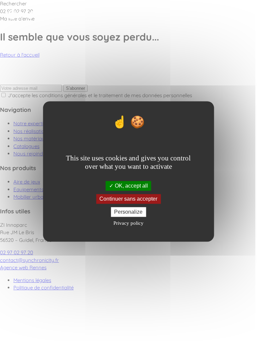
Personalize (128, 212)
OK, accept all (130, 186)
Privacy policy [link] (128, 223)
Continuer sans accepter (128, 199)
